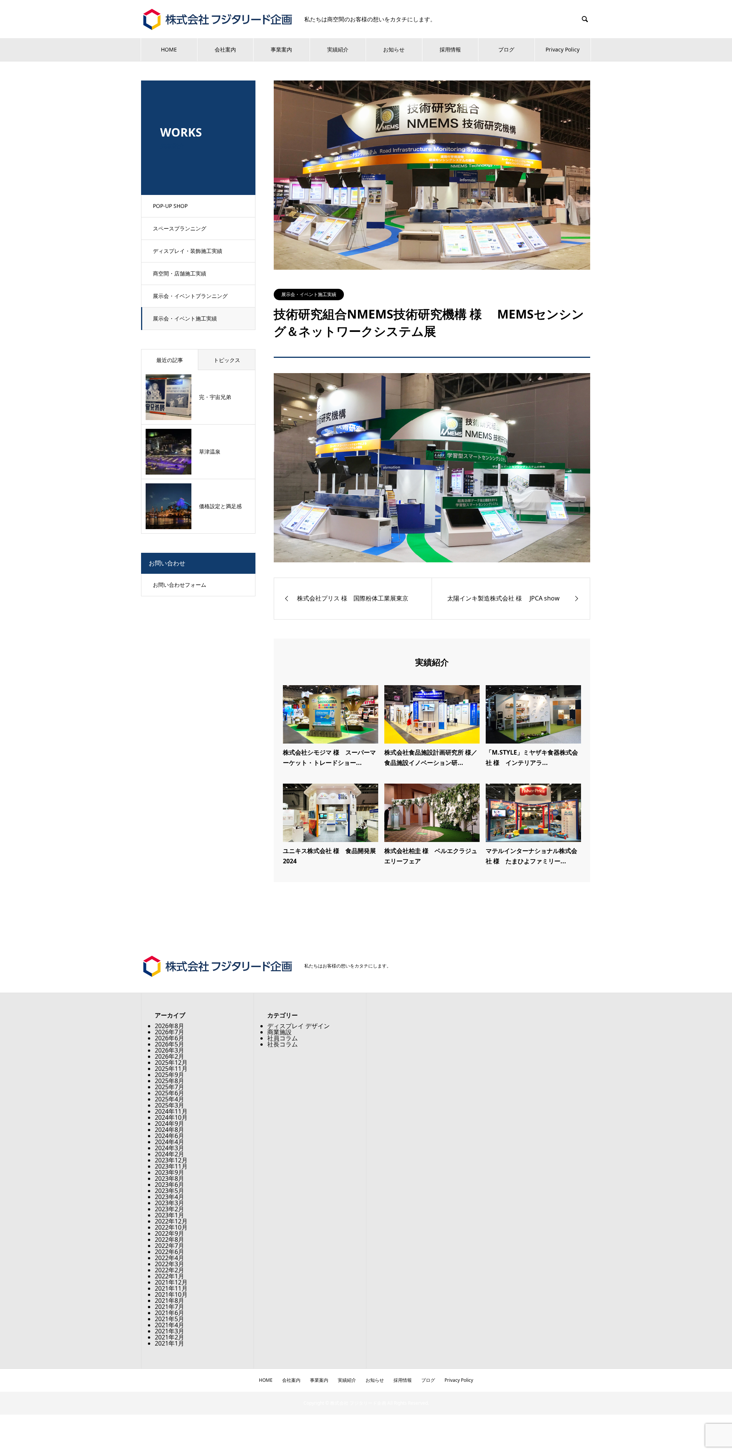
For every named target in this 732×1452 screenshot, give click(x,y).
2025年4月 (169, 1099)
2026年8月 (169, 1026)
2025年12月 (171, 1062)
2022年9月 (169, 1233)
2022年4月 (169, 1258)
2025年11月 (171, 1068)
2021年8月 (169, 1300)
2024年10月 (171, 1117)
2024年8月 (169, 1129)
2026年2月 (169, 1056)
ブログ (506, 49)
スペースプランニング (179, 228)
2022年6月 (169, 1252)
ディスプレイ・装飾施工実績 (187, 250)
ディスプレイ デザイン (298, 1026)
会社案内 (225, 49)
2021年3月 (169, 1331)
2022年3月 (169, 1264)
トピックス (227, 360)
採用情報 (450, 49)
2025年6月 (169, 1093)
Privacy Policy (563, 49)
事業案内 (281, 49)
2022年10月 (171, 1227)
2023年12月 (171, 1160)
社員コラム (282, 1038)
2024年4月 (169, 1142)
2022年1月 (169, 1276)
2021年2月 (169, 1337)
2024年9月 (169, 1123)
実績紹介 (337, 49)
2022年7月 (169, 1245)
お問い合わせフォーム (179, 584)
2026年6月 (169, 1038)
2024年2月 (169, 1154)
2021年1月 (169, 1343)
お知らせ (394, 49)
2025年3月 (169, 1105)
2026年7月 (169, 1032)
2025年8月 (169, 1081)
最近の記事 (169, 360)
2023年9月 (169, 1172)
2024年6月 (169, 1136)
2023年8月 (169, 1178)
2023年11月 (171, 1166)
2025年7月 (169, 1087)
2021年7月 (169, 1306)
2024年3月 (169, 1148)
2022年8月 (169, 1239)
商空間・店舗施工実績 (179, 273)
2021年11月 (171, 1288)
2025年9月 (169, 1074)
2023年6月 (169, 1184)
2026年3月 (169, 1050)
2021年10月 (171, 1294)
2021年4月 (169, 1325)
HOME (169, 49)
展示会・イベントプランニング (190, 295)
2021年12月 (171, 1282)
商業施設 (279, 1032)
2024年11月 (171, 1111)
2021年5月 (169, 1319)
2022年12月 (171, 1221)
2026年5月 (169, 1044)
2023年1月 (169, 1215)
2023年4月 (169, 1197)
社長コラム (282, 1044)
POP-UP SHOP (170, 205)
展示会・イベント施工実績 (185, 318)
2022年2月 (169, 1270)
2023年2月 (169, 1209)
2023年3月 (169, 1203)
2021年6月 (169, 1313)
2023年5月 (169, 1190)
